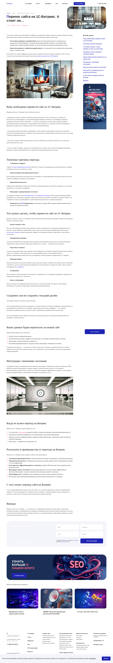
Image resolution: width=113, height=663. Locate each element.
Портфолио (48, 3)
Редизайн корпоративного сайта (82, 645)
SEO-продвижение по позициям (65, 639)
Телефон (84, 527)
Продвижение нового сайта (64, 637)
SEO (22, 203)
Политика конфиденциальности (13, 653)
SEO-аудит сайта (62, 648)
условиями (76, 540)
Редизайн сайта (80, 643)
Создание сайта (46, 633)
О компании (28, 3)
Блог (57, 3)
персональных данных (65, 541)
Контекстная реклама (82, 633)
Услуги (29, 637)
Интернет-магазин (15, 25)
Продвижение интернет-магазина (66, 647)
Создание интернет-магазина (48, 635)
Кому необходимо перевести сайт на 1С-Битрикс (94, 39)
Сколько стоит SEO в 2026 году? (87, 612)
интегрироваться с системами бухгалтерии (37, 195)
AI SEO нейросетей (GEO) (66, 652)
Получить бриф (92, 541)
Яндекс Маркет (79, 639)
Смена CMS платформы (81, 649)
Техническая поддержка (99, 633)
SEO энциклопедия (32, 648)
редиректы (20, 267)
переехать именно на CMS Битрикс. (47, 56)
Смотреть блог (19, 575)
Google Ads (78, 637)
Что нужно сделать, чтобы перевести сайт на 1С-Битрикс (93, 48)
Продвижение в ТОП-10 (64, 643)
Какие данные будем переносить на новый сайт (94, 58)
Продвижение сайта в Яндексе (65, 635)
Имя (59, 527)
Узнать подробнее (94, 331)
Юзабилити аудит (98, 644)
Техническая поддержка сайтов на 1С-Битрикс (100, 636)
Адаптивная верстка (46, 641)
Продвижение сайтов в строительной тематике (16, 613)
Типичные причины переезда (92, 43)
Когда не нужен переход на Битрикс (94, 67)
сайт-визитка (22, 432)
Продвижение (25, 25)
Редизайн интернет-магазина (82, 647)
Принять (106, 658)
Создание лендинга (46, 639)
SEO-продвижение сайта (65, 633)
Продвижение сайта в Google (65, 645)
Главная (8, 13)
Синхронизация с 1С (98, 640)
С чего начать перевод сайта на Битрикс (93, 76)
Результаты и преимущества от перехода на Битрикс (93, 71)
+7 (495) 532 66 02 (101, 3)
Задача (84, 534)
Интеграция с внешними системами (91, 63)
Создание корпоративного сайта (48, 637)
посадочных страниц (13, 232)
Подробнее (92, 658)
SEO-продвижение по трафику (65, 641)
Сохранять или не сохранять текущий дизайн (92, 53)
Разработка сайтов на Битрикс (48, 643)
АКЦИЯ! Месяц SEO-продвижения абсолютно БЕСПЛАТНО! (54, 613)
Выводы (85, 80)
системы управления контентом (21, 167)
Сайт (59, 534)
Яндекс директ (79, 635)
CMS (8, 25)
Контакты (65, 3)
